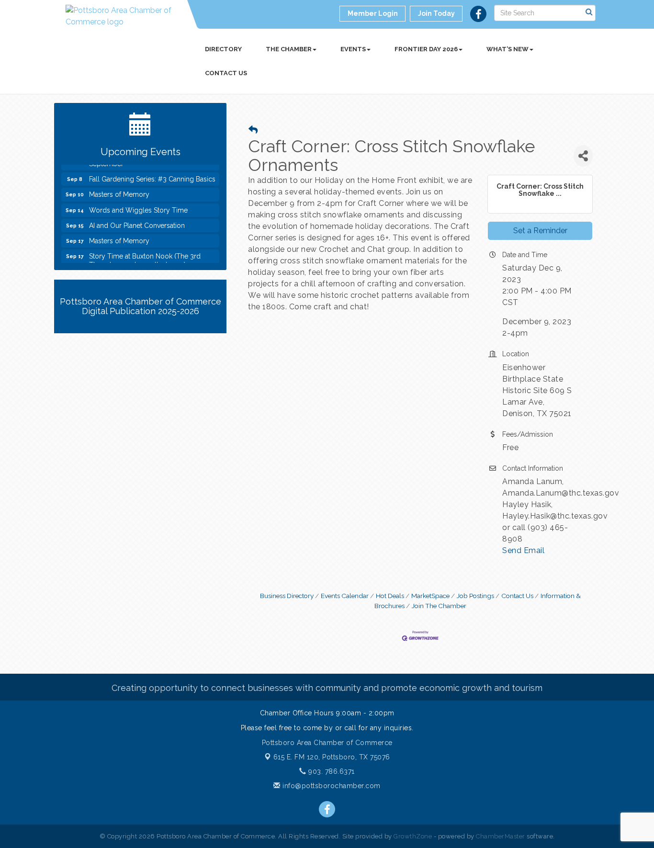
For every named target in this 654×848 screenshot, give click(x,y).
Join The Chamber (439, 606)
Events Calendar (345, 595)
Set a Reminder (540, 230)
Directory (223, 49)
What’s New (507, 49)
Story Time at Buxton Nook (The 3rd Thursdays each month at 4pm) (145, 256)
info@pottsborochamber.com (331, 786)
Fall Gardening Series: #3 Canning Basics (152, 174)
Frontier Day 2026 (426, 49)
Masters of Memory (119, 189)
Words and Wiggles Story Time (138, 205)
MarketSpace (430, 595)
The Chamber (289, 49)
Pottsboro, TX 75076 (331, 757)
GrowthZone (413, 836)
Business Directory (287, 595)
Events (353, 49)
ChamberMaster (500, 836)
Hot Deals (390, 595)
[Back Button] (253, 130)
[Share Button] (583, 156)
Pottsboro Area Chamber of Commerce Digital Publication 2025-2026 (140, 306)
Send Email (523, 550)
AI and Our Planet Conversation (137, 221)
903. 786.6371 (330, 771)
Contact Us (226, 73)
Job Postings (475, 595)
